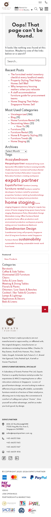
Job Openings (9, 494)
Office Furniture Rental (30, 216)
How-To (20, 126)
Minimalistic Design (36, 213)
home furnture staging (14, 198)
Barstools (7, 269)
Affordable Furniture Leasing (26, 167)
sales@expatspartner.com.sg (41, 2)
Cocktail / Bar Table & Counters (19, 293)
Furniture (16, 129)
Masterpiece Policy (20, 213)
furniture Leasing (31, 185)
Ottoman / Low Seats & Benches (19, 290)
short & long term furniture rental (18, 235)
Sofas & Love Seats (12, 281)
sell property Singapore (32, 232)
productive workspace (25, 222)
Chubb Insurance (12, 170)
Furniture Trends (19, 138)
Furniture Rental (19, 132)
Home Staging (18, 141)
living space (30, 210)
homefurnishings (37, 195)
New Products (10, 259)
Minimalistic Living (12, 216)
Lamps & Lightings (12, 296)
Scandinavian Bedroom (27, 225)
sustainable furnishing (14, 243)
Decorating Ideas (20, 123)
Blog (13, 117)
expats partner (22, 180)
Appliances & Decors (13, 299)
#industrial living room (35, 164)
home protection (31, 198)
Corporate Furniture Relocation (18, 173)
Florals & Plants (11, 287)
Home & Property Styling (24, 135)
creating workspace (30, 176)
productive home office (14, 219)
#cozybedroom (16, 159)
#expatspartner (15, 163)
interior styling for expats (31, 207)
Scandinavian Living (13, 232)
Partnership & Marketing (16, 497)
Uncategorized (19, 114)
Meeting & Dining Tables (15, 284)
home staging (20, 202)
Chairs (5, 278)
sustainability (30, 239)
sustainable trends (31, 243)
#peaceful (9, 167)
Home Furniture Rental (23, 120)
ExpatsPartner (14, 185)
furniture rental (14, 189)
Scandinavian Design (20, 228)
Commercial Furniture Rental (31, 170)
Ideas (5, 490)
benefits (42, 167)
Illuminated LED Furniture (16, 275)
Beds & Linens (9, 302)
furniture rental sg (22, 195)
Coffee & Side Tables (13, 272)
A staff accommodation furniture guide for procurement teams (28, 96)
